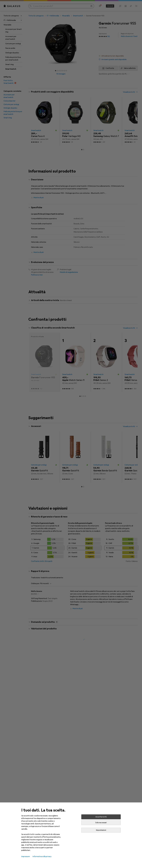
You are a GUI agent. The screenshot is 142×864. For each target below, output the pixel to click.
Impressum (25, 856)
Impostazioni (101, 830)
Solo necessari (101, 822)
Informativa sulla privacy (42, 856)
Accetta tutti (101, 817)
